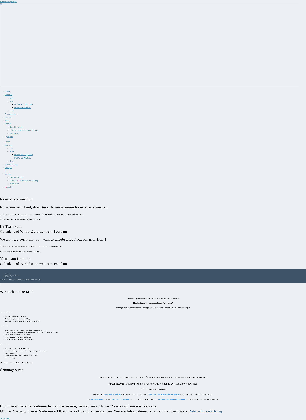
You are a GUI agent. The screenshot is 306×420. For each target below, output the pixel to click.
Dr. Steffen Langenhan (23, 104)
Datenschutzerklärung (12, 275)
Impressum (14, 133)
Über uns (8, 94)
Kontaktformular (16, 127)
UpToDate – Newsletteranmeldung (24, 130)
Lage (11, 98)
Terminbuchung (11, 114)
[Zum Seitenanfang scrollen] (0, 284)
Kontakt (8, 124)
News (7, 120)
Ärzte (12, 101)
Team (12, 111)
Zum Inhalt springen (8, 1)
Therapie (8, 117)
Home (7, 91)
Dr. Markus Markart (22, 107)
